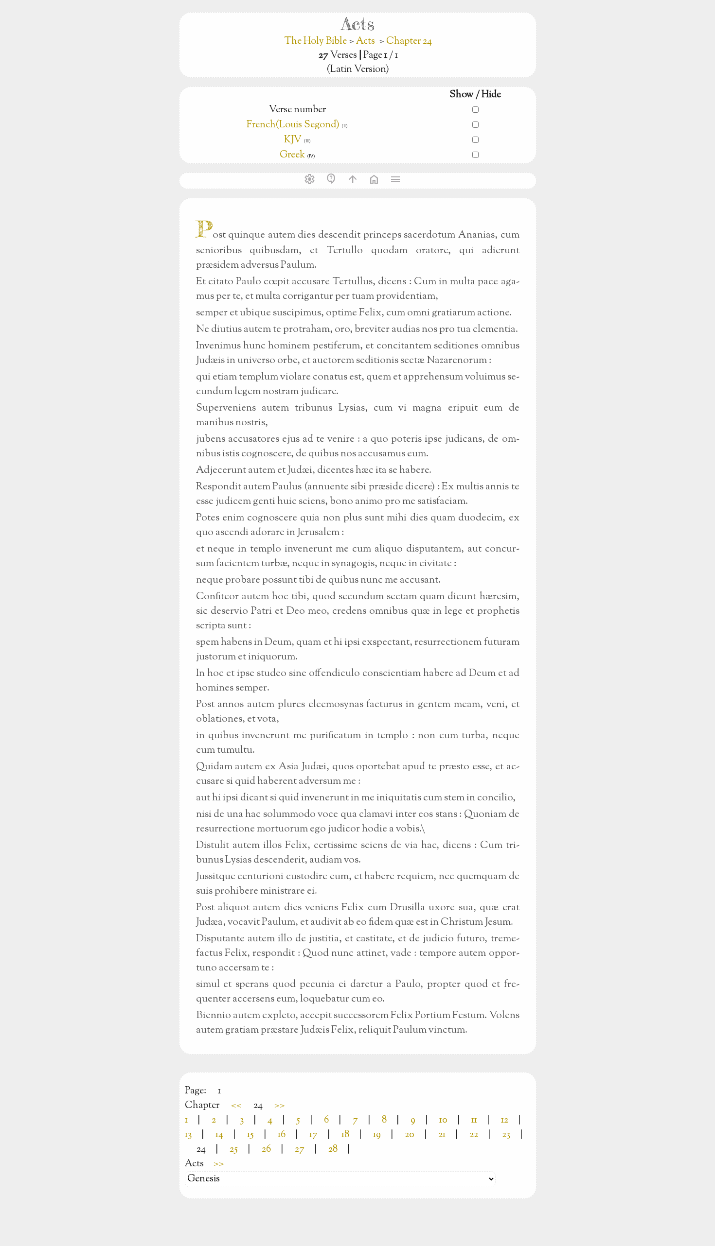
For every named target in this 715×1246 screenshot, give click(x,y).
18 (345, 1135)
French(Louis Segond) (293, 125)
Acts (365, 42)
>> (279, 1106)
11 (474, 1120)
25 (234, 1149)
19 (377, 1135)
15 (250, 1135)
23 (506, 1135)
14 (219, 1135)
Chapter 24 (409, 42)
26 (266, 1149)
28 (333, 1149)
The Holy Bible (316, 42)
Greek (292, 155)
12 (504, 1120)
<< (236, 1106)
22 (473, 1135)
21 (442, 1135)
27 (299, 1149)
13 (188, 1135)
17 (313, 1135)
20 (409, 1135)
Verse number (297, 110)
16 (282, 1135)
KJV (293, 140)
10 (443, 1120)
